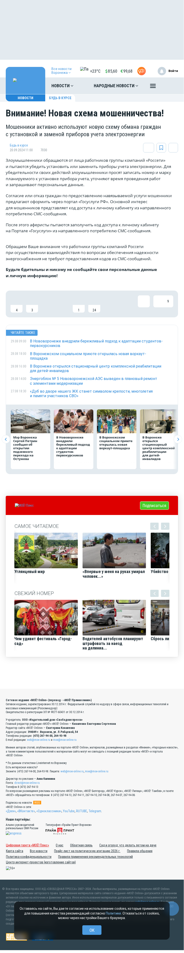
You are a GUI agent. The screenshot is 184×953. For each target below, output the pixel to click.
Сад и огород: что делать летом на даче (127, 845)
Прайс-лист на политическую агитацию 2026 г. (87, 851)
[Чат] (172, 908)
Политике (113, 913)
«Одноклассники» (48, 811)
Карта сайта (14, 851)
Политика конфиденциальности (28, 857)
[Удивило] (63, 304)
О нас (59, 845)
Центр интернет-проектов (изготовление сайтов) (41, 862)
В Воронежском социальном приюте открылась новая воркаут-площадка (116, 442)
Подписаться (154, 505)
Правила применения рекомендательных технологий (95, 857)
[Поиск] (169, 86)
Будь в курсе (60, 98)
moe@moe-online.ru (65, 740)
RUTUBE (81, 811)
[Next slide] (178, 439)
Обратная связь (81, 845)
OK (92, 930)
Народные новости (114, 85)
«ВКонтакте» (26, 811)
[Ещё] (153, 87)
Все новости (38, 851)
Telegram (95, 811)
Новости (61, 85)
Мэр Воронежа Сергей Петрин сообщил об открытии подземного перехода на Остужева (25, 448)
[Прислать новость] (141, 71)
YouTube (69, 811)
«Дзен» (11, 811)
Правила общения (139, 851)
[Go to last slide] (6, 439)
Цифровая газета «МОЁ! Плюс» (27, 845)
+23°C (95, 71)
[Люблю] (48, 304)
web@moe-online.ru (38, 740)
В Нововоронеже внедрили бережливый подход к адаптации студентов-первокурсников (73, 446)
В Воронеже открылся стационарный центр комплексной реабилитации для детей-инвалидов (158, 448)
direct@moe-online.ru (27, 783)
